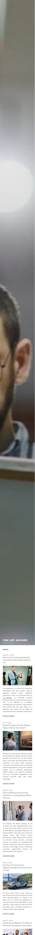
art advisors (7, 698)
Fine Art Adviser (15, 640)
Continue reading (8, 716)
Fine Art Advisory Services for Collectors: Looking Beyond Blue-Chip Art (17, 795)
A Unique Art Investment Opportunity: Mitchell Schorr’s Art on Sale (17, 867)
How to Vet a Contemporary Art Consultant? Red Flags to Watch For (17, 660)
